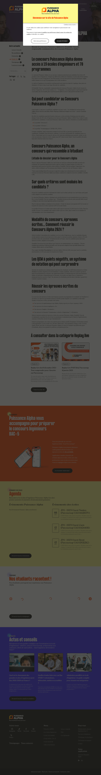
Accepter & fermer (62, 41)
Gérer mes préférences (40, 41)
